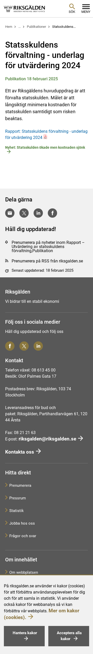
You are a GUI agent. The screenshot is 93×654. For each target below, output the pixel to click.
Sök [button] (72, 12)
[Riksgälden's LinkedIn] (38, 346)
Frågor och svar (22, 536)
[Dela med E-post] (9, 213)
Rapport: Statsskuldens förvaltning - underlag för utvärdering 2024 (46, 134)
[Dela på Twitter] (24, 213)
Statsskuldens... (64, 27)
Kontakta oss (19, 452)
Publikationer (36, 27)
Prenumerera (20, 485)
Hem (8, 27)
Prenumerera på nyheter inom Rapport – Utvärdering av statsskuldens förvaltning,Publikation (48, 246)
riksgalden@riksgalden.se (47, 439)
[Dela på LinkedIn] (38, 213)
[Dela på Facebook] (52, 213)
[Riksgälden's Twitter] (24, 346)
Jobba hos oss (22, 523)
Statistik (16, 510)
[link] (24, 8)
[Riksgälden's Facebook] (9, 346)
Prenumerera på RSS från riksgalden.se (47, 261)
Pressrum (17, 498)
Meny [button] (85, 12)
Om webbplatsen (23, 572)
